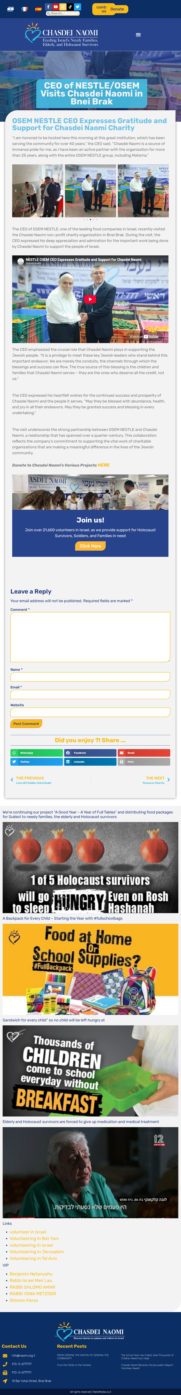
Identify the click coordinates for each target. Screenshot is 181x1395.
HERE (104, 465)
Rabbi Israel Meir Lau (31, 1280)
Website (17, 705)
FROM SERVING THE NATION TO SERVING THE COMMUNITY (83, 1356)
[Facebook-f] (48, 6)
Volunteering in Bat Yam (34, 1238)
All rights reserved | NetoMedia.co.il (90, 1391)
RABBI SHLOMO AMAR (32, 1287)
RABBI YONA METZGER (33, 1293)
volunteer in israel (28, 1231)
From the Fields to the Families (74, 1365)
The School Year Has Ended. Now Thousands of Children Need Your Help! (147, 1356)
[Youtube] (55, 6)
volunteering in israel (31, 1245)
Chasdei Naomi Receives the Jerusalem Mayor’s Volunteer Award (147, 1366)
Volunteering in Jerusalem (37, 1251)
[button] (138, 34)
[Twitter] (77, 6)
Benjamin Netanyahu (31, 1273)
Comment (20, 609)
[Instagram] (62, 6)
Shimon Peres (24, 1300)
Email (16, 687)
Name (16, 669)
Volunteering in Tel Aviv (33, 1258)
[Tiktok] (70, 6)
